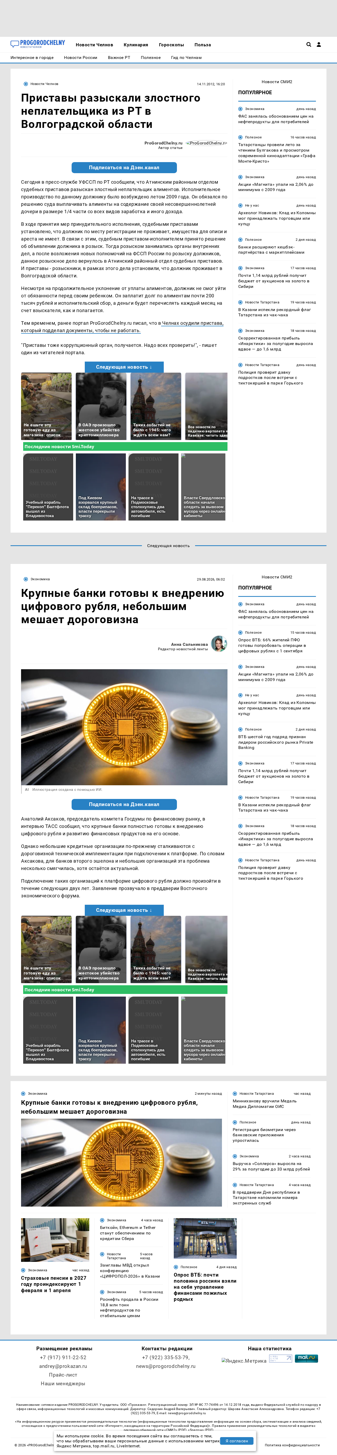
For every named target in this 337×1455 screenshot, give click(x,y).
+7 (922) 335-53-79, (166, 1357)
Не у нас (252, 205)
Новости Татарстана (262, 302)
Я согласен (237, 1440)
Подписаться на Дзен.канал (124, 168)
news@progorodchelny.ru (166, 1366)
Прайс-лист (63, 1375)
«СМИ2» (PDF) (175, 1430)
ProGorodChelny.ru (164, 143)
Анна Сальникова (189, 644)
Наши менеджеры (63, 1384)
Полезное (253, 137)
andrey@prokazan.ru (63, 1366)
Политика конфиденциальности (292, 1445)
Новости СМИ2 (277, 81)
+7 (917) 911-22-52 (63, 1357)
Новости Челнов (44, 84)
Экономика (254, 109)
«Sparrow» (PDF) (200, 1430)
